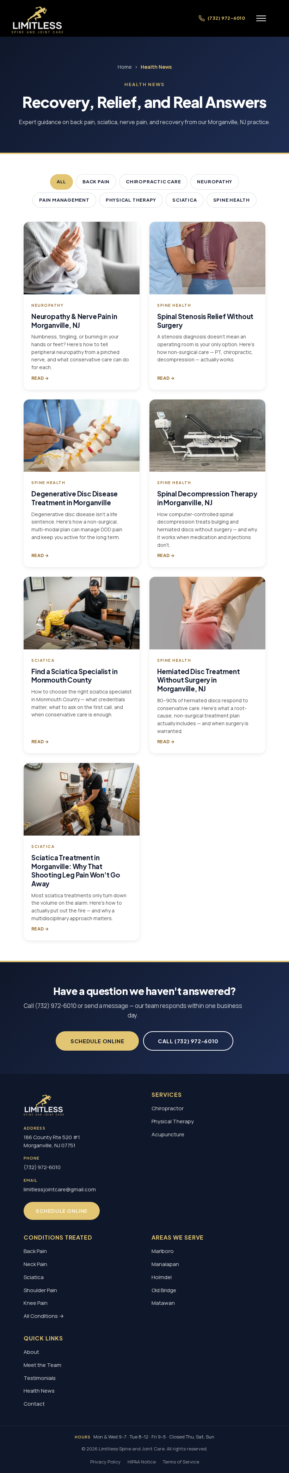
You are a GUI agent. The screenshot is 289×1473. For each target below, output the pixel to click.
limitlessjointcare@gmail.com (60, 1189)
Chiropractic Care (153, 182)
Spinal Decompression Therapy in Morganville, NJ (207, 498)
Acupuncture (168, 1134)
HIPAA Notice (142, 1462)
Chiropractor (168, 1108)
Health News (39, 1390)
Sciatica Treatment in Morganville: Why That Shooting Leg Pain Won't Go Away (75, 870)
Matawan (163, 1303)
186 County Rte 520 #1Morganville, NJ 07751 (52, 1141)
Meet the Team (42, 1365)
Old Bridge (164, 1290)
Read (40, 378)
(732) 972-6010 (42, 1167)
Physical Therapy (131, 200)
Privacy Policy (105, 1462)
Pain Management (64, 200)
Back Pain (96, 182)
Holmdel (162, 1277)
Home (125, 66)
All (61, 182)
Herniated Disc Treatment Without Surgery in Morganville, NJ (198, 680)
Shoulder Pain (40, 1290)
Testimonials (40, 1378)
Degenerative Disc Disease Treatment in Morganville (74, 498)
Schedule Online (97, 1041)
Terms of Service (181, 1462)
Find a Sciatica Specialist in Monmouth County (74, 675)
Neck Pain (35, 1264)
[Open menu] (261, 18)
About (31, 1352)
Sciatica (184, 200)
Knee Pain (36, 1303)
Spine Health (231, 200)
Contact (34, 1403)
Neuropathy (214, 182)
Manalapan (165, 1264)
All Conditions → (44, 1316)
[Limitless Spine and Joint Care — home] (37, 18)
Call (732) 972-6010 (188, 1041)
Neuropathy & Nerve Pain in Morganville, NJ (74, 320)
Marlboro (163, 1251)
